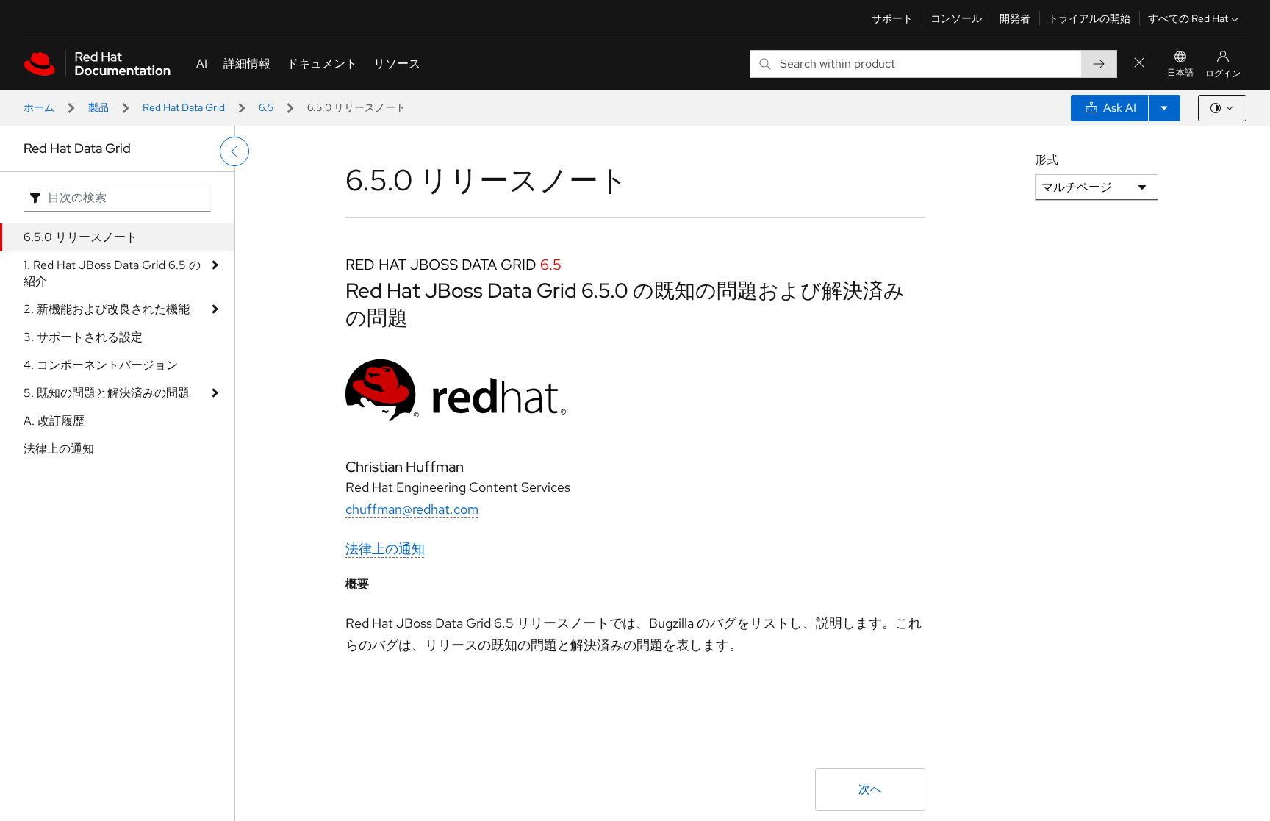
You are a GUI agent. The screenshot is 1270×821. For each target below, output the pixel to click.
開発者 (1015, 18)
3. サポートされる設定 (83, 337)
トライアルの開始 (1089, 18)
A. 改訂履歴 (54, 421)
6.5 (266, 107)
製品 (98, 107)
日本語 (1180, 73)
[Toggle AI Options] (1164, 108)
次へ (870, 789)
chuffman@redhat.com (411, 509)
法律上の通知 (59, 448)
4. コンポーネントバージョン (101, 365)
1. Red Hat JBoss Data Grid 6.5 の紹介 (112, 273)
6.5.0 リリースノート (80, 237)
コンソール (956, 18)
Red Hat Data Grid (184, 107)
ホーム (39, 107)
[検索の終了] (1139, 63)
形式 (1046, 160)
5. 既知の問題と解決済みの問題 (107, 393)
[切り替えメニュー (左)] (234, 151)
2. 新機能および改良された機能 (107, 309)
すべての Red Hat (1188, 18)
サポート (892, 18)
